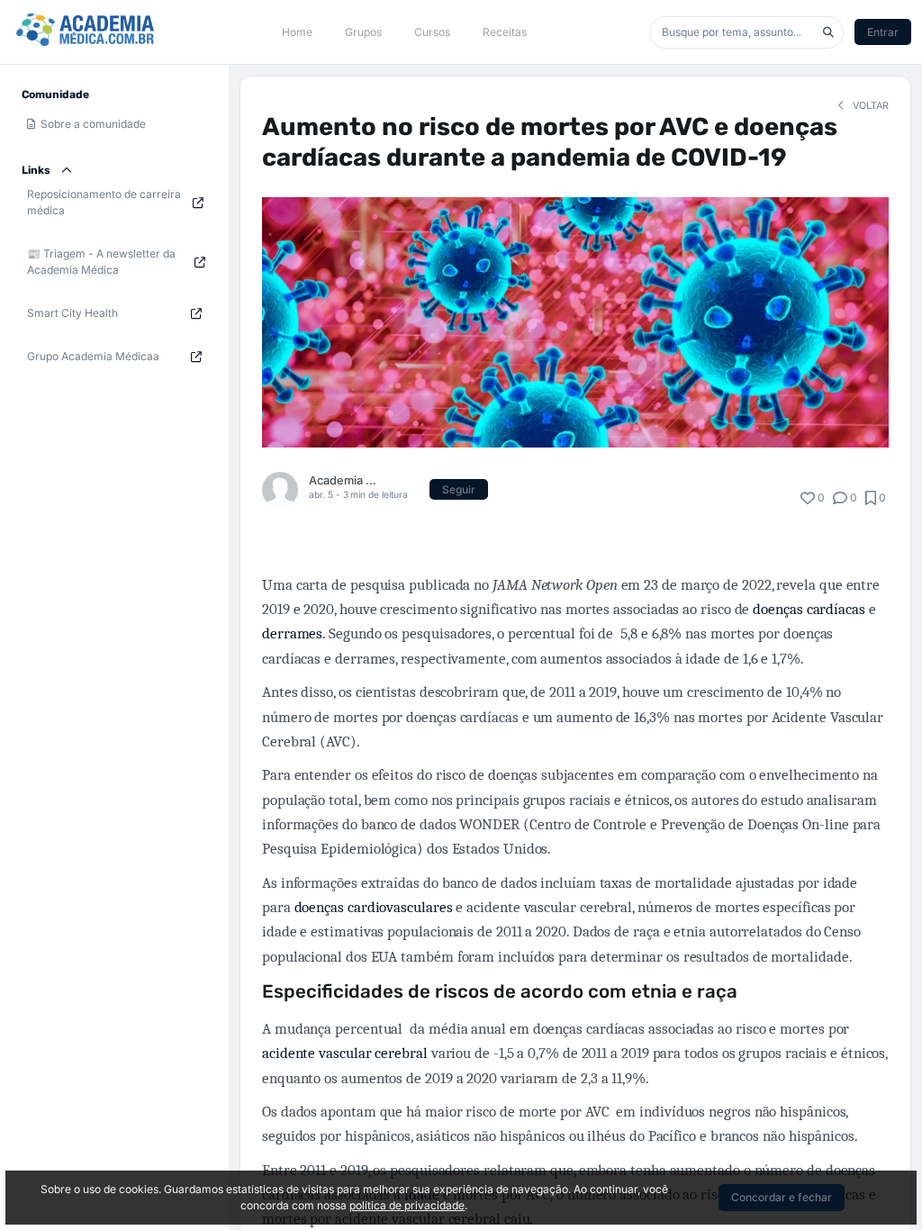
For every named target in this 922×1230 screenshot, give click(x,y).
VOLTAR (869, 106)
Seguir (458, 489)
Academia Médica (343, 480)
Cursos (432, 32)
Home (297, 32)
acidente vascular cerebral (345, 1053)
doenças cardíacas (809, 609)
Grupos (363, 32)
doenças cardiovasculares (373, 907)
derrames (292, 633)
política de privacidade (407, 1205)
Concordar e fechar (781, 1197)
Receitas (505, 32)
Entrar (883, 32)
